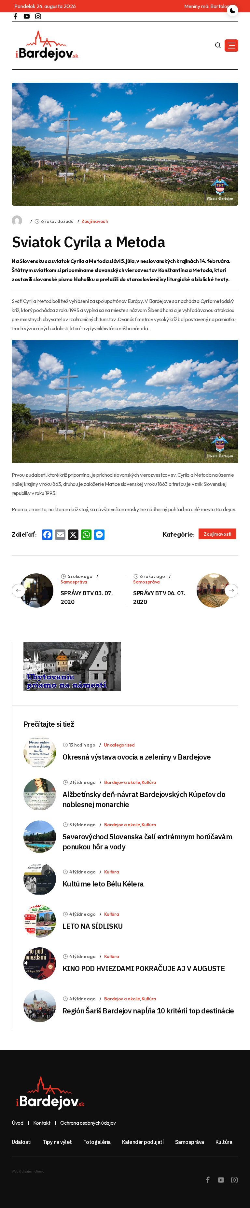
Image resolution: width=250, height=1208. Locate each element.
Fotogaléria (97, 1142)
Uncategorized (119, 745)
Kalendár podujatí (143, 1142)
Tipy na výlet (57, 1142)
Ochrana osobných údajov (88, 1123)
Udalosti (21, 1142)
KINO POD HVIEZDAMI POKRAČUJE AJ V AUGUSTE (143, 968)
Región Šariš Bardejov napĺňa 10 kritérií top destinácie (148, 1010)
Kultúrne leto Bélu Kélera (103, 883)
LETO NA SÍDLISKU (92, 926)
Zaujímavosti (94, 221)
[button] (231, 45)
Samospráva (74, 582)
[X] (73, 535)
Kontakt (41, 1123)
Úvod (17, 1123)
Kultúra (149, 782)
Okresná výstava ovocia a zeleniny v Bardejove (136, 757)
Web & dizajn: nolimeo (28, 1171)
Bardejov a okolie (122, 782)
